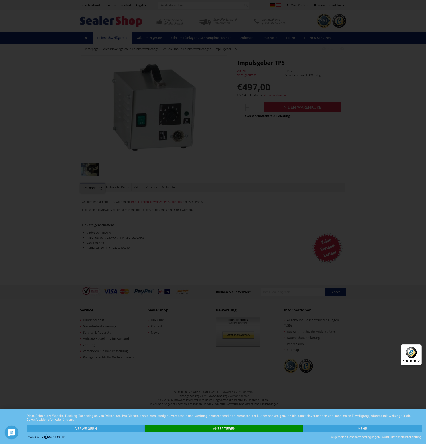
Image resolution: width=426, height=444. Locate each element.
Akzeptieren (224, 428)
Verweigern (86, 428)
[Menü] (419, 347)
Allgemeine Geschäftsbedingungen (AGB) (360, 437)
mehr (362, 428)
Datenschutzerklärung (406, 437)
